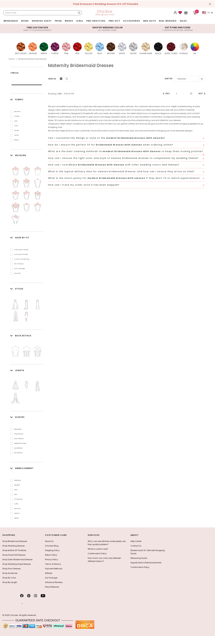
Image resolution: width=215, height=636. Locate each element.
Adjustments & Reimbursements (145, 562)
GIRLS (79, 20)
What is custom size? (98, 549)
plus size (17, 273)
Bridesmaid (11, 20)
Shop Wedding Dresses (13, 545)
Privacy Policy (51, 559)
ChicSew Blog (51, 545)
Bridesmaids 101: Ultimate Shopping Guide (147, 552)
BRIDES (69, 20)
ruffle (16, 504)
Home (11, 59)
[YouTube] (43, 595)
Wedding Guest (42, 20)
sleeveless (18, 429)
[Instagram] (35, 595)
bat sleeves (18, 453)
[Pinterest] (28, 595)
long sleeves (18, 434)
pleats (16, 518)
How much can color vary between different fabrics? (104, 560)
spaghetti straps (20, 443)
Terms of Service (53, 564)
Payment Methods (53, 568)
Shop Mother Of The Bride (14, 550)
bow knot (17, 509)
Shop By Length (9, 582)
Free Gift (114, 20)
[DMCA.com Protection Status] (84, 624)
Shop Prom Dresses (11, 568)
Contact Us (135, 545)
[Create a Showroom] (185, 12)
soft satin (17, 111)
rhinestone (18, 499)
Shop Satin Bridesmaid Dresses (17, 559)
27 (191, 93)
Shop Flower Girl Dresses (13, 555)
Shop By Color (9, 577)
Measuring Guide (138, 558)
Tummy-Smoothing (21, 259)
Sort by (169, 78)
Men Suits (149, 20)
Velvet (16, 135)
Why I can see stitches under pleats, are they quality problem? (107, 543)
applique (17, 480)
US (208, 12)
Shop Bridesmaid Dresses (14, 541)
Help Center (135, 541)
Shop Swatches (9, 573)
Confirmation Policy (97, 553)
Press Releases (52, 587)
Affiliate (48, 573)
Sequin (16, 140)
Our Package (51, 577)
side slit (17, 513)
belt (15, 494)
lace (15, 490)
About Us (49, 541)
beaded (17, 485)
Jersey (16, 130)
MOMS (25, 20)
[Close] (210, 4)
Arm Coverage (19, 268)
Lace (15, 121)
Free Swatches (95, 20)
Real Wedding (168, 20)
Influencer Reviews (54, 582)
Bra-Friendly (18, 264)
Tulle (16, 126)
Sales (183, 20)
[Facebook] (21, 595)
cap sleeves (18, 448)
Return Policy (51, 555)
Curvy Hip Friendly (21, 254)
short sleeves (19, 439)
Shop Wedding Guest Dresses (16, 564)
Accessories (131, 20)
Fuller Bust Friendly (21, 250)
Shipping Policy (52, 550)
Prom (58, 20)
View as (52, 78)
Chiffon (17, 116)
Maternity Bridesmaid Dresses (32, 59)
